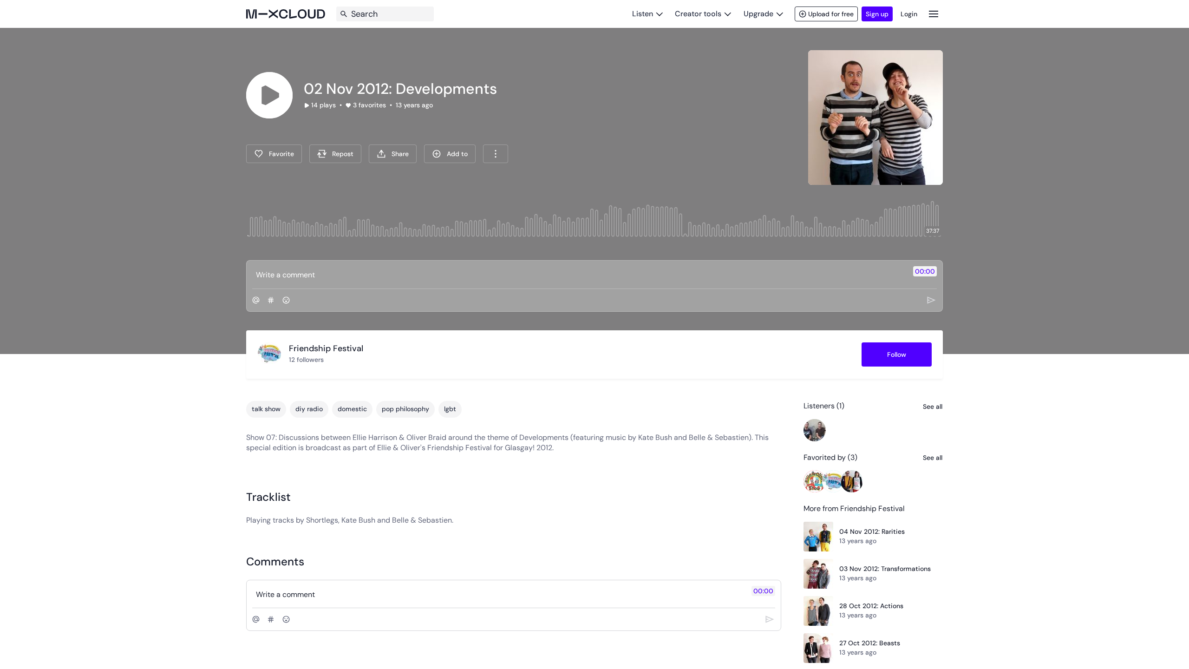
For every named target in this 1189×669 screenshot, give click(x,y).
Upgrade (758, 14)
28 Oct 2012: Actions (871, 606)
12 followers (306, 359)
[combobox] (495, 153)
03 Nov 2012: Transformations (885, 568)
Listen (642, 14)
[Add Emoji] (286, 300)
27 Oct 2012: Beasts (869, 643)
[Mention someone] (256, 300)
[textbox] (579, 274)
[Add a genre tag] (270, 300)
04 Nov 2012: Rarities (872, 531)
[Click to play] (269, 95)
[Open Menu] (933, 13)
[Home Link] (285, 14)
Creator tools (698, 14)
